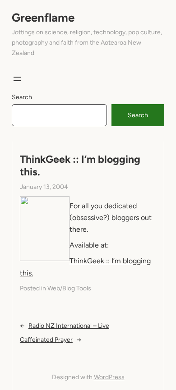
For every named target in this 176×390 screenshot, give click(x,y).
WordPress (109, 377)
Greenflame (43, 17)
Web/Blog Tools (69, 288)
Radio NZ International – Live (68, 326)
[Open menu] (17, 78)
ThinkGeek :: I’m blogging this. (80, 165)
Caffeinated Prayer (46, 340)
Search (22, 97)
